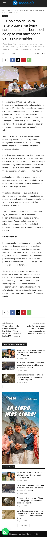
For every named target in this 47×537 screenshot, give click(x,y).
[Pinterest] (23, 60)
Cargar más (23, 525)
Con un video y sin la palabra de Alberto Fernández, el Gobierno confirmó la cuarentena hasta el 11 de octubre (11, 331)
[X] (18, 60)
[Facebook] (12, 60)
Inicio (4, 10)
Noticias (10, 10)
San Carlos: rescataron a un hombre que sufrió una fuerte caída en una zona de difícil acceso (30, 365)
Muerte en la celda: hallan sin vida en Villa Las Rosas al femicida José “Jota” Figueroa (31, 352)
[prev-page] (3, 386)
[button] (5, 531)
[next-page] (7, 386)
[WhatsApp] (29, 60)
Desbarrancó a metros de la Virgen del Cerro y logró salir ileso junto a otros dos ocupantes (30, 377)
